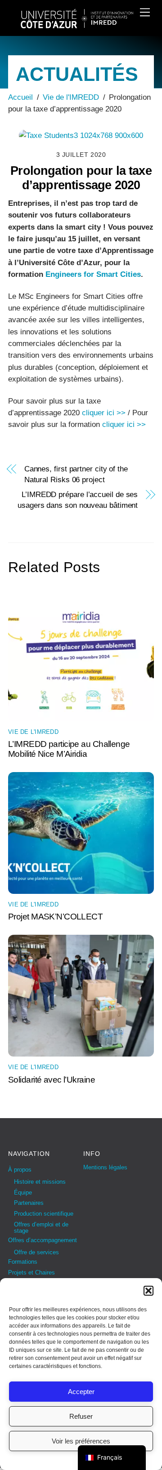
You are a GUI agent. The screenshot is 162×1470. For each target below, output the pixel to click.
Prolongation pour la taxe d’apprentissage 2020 (81, 178)
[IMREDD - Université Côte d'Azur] (77, 24)
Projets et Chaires (31, 1272)
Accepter (81, 1391)
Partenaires (29, 1202)
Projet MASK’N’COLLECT (55, 916)
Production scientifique (43, 1213)
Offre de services (36, 1252)
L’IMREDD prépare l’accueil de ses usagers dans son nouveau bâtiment (78, 500)
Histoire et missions (40, 1181)
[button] (148, 1290)
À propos (20, 1169)
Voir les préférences (81, 1441)
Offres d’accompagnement (42, 1240)
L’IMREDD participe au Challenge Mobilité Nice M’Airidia (69, 749)
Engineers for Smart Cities (93, 274)
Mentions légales (105, 1167)
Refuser (81, 1416)
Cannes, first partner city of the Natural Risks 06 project (76, 474)
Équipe (23, 1192)
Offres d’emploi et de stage (41, 1227)
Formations (22, 1261)
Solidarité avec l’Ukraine (51, 1079)
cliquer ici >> (104, 413)
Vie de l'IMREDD (33, 731)
